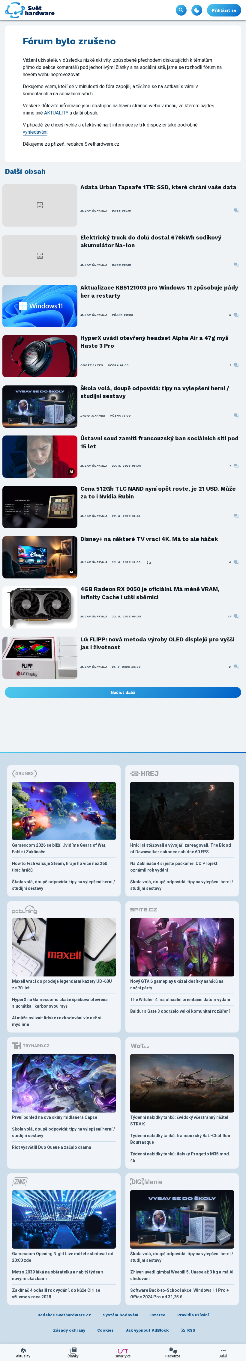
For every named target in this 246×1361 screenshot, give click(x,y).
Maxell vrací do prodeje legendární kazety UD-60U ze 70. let (62, 984)
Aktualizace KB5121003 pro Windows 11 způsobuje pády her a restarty (159, 291)
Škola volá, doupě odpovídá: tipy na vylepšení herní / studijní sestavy (154, 392)
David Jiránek (92, 415)
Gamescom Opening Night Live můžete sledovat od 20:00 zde (62, 1257)
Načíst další (123, 692)
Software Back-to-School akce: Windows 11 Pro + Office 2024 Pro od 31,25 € (179, 1293)
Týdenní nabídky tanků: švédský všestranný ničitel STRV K (179, 1120)
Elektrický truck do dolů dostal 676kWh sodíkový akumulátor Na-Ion (150, 241)
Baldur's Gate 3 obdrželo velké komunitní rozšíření (180, 1011)
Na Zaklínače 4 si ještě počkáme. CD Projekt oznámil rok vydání (174, 866)
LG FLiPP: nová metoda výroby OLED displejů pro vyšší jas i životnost (157, 643)
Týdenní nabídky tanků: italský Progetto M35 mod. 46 (180, 1157)
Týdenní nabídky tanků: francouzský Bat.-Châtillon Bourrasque (180, 1139)
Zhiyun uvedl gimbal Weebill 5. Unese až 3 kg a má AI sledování (181, 1275)
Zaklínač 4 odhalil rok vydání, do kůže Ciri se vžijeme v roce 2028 (56, 1293)
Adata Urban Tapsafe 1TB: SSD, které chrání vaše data (158, 187)
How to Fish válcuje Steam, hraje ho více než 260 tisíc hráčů (59, 866)
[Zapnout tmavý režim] (196, 10)
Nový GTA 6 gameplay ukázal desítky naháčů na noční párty (177, 984)
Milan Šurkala (93, 210)
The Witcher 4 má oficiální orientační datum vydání (180, 999)
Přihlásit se (224, 10)
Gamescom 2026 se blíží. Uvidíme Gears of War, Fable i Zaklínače (59, 848)
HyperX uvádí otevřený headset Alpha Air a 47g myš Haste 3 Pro (154, 341)
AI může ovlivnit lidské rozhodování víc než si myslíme (56, 1021)
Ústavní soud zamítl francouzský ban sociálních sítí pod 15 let (159, 442)
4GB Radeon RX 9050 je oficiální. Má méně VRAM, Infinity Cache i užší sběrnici (150, 593)
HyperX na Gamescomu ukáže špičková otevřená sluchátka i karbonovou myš (60, 1003)
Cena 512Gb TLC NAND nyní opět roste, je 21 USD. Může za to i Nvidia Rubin (158, 492)
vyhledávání (35, 132)
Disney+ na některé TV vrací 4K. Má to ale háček (149, 539)
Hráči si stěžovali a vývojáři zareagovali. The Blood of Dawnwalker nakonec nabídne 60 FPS (180, 848)
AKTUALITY (56, 113)
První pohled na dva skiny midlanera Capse (54, 1117)
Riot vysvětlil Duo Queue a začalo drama (51, 1147)
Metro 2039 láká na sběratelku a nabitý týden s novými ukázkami (58, 1275)
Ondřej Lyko (91, 365)
